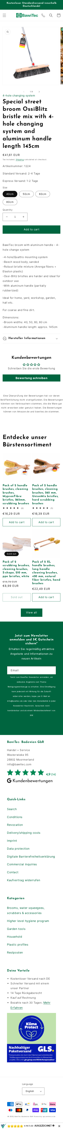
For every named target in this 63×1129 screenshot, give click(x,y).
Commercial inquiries (22, 864)
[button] (4, 15)
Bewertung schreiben (31, 378)
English (30, 1091)
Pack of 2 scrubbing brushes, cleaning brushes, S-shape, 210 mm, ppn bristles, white (16, 569)
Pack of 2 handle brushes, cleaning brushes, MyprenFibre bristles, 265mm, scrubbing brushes (16, 494)
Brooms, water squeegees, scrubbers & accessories (25, 910)
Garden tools (16, 929)
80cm (10, 201)
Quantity (7, 209)
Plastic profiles (17, 944)
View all (31, 612)
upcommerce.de (49, 1116)
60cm (42, 193)
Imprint (12, 840)
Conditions (14, 817)
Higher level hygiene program (28, 921)
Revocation (15, 825)
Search (12, 809)
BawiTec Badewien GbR (24, 1116)
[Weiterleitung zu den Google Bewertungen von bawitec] (31, 783)
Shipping (20, 159)
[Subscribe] (52, 670)
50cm (26, 193)
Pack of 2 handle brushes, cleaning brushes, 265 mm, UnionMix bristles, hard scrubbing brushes (45, 494)
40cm (10, 193)
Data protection (18, 848)
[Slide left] (24, 92)
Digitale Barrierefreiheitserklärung (31, 856)
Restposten (15, 952)
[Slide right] (39, 92)
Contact (12, 872)
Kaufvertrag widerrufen (23, 880)
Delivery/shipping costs (23, 832)
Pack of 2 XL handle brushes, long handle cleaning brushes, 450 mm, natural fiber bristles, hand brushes (46, 573)
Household (14, 936)
